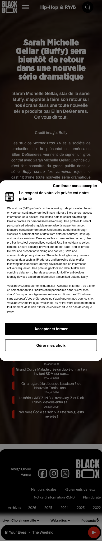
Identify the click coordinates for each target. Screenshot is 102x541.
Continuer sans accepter (75, 185)
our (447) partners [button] (29, 208)
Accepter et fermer (51, 328)
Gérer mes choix (51, 345)
